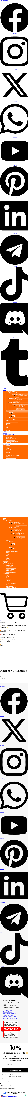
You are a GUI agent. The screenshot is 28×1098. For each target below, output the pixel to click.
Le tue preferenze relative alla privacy (15, 1093)
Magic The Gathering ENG (18, 404)
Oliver (13, 415)
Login (7, 447)
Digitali (11, 412)
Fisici (10, 417)
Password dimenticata (11, 458)
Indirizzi (8, 452)
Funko (7, 420)
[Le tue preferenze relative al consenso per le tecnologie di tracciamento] (25, 1095)
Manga (7, 424)
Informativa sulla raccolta (9, 1096)
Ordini (7, 448)
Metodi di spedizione (10, 440)
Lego (7, 427)
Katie (13, 413)
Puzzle (7, 428)
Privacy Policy (9, 435)
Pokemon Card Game (14, 392)
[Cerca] (16, 622)
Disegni (7, 410)
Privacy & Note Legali (8, 434)
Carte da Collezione (10, 391)
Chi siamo (5, 431)
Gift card (8, 451)
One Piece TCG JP (16, 401)
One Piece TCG (12, 398)
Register (8, 445)
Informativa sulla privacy (22, 1074)
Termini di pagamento (11, 442)
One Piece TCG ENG (17, 399)
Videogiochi (9, 430)
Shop (4, 390)
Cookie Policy (9, 437)
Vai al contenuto (4, 0)
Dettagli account (9, 456)
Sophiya (14, 416)
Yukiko (14, 419)
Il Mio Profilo (6, 444)
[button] (14, 488)
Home (4, 388)
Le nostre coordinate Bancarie (13, 455)
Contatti (5, 433)
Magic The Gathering (14, 402)
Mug (7, 426)
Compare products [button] (6, 1085)
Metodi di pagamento (11, 453)
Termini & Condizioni (11, 438)
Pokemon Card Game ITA (18, 394)
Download (8, 449)
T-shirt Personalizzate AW (12, 422)
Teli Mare (8, 423)
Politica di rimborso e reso (12, 441)
